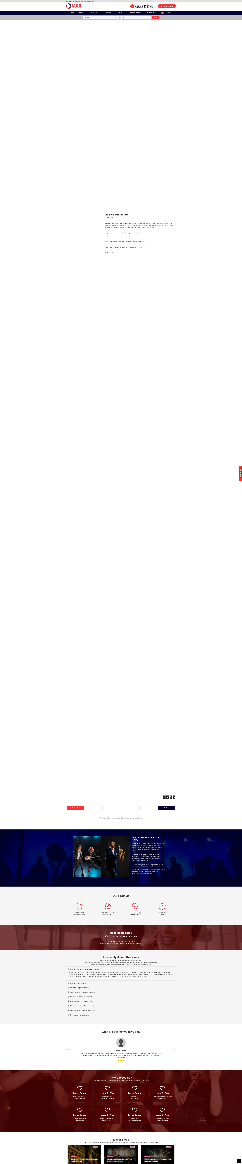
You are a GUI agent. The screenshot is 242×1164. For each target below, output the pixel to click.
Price (93, 808)
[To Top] (239, 1161)
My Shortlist (168, 12)
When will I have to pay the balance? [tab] (82, 992)
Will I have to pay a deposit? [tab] (79, 988)
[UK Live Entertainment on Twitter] (167, 797)
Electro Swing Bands (130, 247)
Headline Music (151, 13)
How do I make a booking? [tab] (79, 983)
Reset (167, 808)
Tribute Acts (94, 13)
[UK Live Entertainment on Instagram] (171, 797)
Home (72, 13)
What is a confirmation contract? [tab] (81, 997)
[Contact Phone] (132, 6)
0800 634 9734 (128, 936)
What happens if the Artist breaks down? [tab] (83, 1010)
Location (111, 808)
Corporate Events (134, 13)
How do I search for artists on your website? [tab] (84, 969)
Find (155, 17)
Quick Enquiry (168, 6)
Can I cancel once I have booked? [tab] (81, 1001)
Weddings (108, 13)
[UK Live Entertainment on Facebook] (164, 797)
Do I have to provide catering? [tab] (80, 1015)
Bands (81, 13)
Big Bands (139, 247)
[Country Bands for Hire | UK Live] (73, 6)
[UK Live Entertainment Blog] (174, 797)
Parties (120, 13)
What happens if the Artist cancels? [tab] (82, 1006)
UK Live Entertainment (79, 1)
